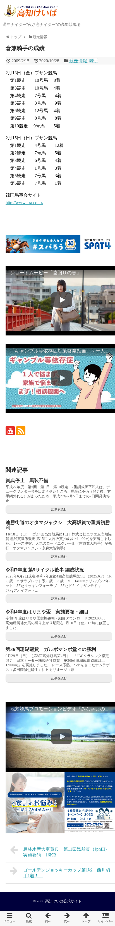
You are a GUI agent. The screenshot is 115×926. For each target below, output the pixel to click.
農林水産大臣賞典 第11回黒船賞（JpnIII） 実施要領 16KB (68, 852)
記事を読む (59, 509)
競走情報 (78, 60)
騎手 (93, 60)
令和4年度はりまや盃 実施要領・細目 (47, 611)
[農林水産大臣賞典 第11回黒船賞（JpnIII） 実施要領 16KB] (48, 918)
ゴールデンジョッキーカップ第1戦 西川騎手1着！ (66, 873)
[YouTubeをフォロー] (10, 430)
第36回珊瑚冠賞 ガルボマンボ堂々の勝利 (51, 649)
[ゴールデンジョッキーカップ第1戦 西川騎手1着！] (67, 918)
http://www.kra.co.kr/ (24, 202)
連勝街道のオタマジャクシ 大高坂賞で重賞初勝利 (58, 525)
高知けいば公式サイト (63, 901)
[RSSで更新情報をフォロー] (20, 430)
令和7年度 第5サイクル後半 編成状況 (45, 569)
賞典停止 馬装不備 (27, 480)
